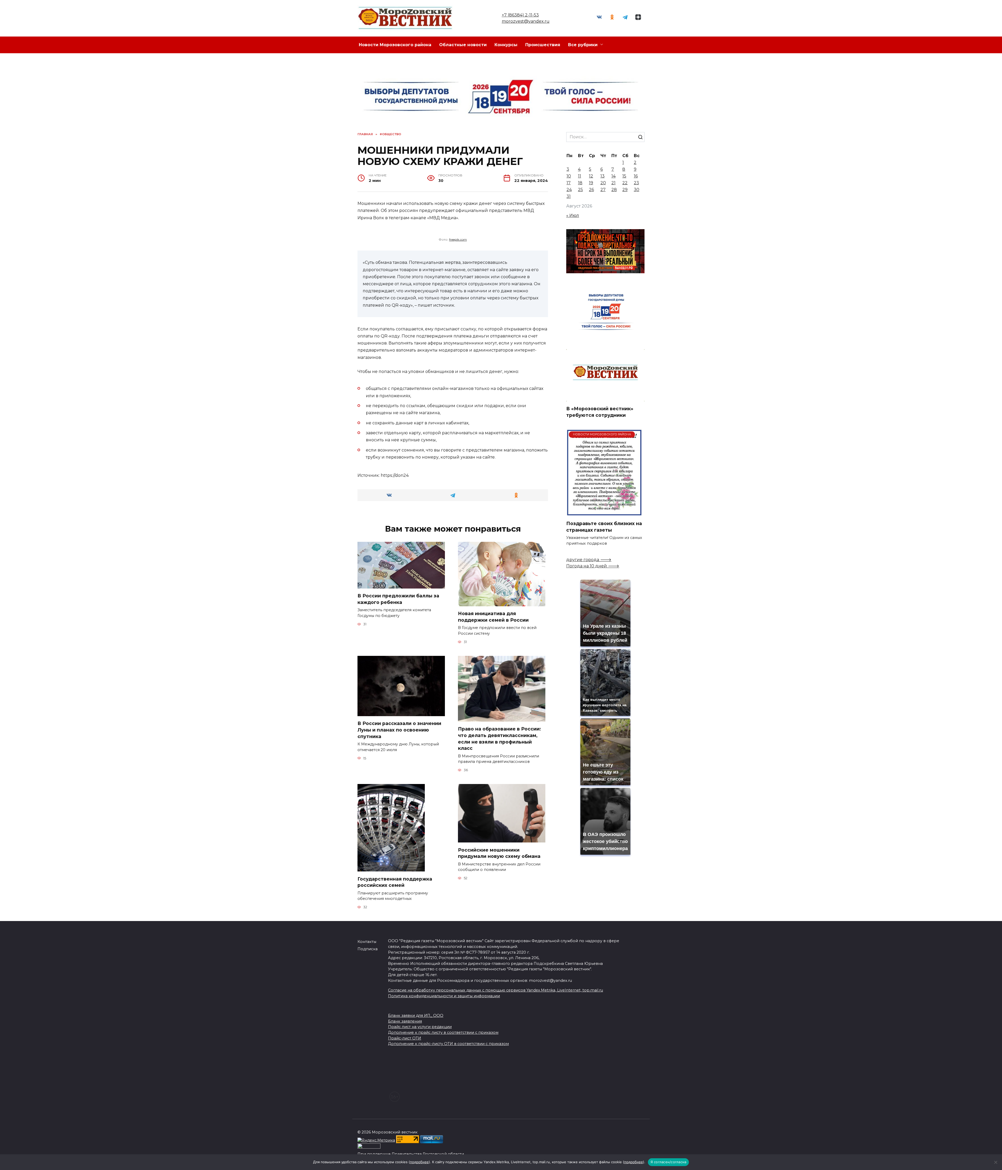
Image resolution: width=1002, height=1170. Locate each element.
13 (602, 176)
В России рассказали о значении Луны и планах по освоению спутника (399, 730)
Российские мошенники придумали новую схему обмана (499, 853)
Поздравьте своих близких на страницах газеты (604, 527)
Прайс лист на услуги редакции (420, 1026)
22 (625, 182)
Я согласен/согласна (669, 1162)
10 (568, 176)
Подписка (367, 949)
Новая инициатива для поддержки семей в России (493, 617)
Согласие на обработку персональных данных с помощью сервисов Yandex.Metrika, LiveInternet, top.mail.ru (495, 990)
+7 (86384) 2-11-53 (520, 15)
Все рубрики (583, 44)
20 (603, 182)
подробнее (419, 1162)
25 (580, 189)
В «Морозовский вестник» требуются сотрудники (599, 412)
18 (580, 182)
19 (591, 182)
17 (568, 182)
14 (613, 176)
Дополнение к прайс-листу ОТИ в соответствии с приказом (448, 1043)
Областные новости (463, 44)
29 (625, 189)
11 (579, 176)
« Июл (572, 215)
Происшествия (542, 44)
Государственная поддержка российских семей (394, 882)
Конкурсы (505, 44)
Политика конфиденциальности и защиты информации (444, 996)
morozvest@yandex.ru (526, 21)
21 (613, 182)
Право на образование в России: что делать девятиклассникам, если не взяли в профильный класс (499, 738)
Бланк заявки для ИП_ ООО (415, 1015)
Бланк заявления (405, 1021)
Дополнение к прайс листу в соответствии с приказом (443, 1032)
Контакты (366, 941)
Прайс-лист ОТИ (404, 1038)
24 (569, 189)
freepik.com (458, 239)
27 (603, 189)
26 (591, 189)
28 (614, 189)
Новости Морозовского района (395, 44)
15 (624, 176)
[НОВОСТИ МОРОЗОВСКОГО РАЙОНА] (604, 512)
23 (636, 182)
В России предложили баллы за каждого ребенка (398, 599)
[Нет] (995, 1162)
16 (636, 176)
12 (591, 176)
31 (568, 196)
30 (636, 189)
